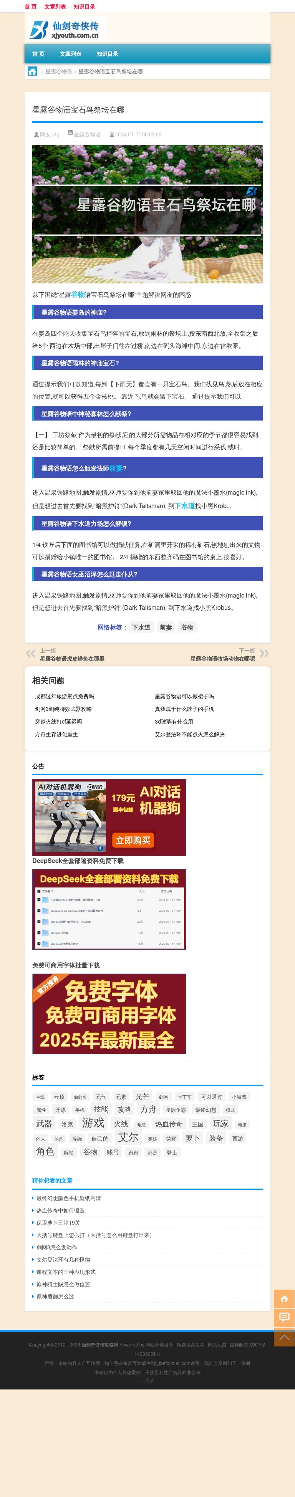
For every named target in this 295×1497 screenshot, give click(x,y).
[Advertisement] (147, 1443)
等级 (77, 1138)
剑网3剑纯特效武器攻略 (63, 708)
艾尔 (128, 1136)
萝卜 (193, 1138)
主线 (40, 1097)
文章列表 (55, 6)
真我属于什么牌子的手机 (184, 708)
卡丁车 (185, 1096)
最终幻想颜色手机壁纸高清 (68, 1198)
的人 (40, 1138)
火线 (121, 1123)
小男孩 (147, 1380)
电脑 (242, 1125)
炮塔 (142, 1125)
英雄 (152, 1138)
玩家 (221, 1123)
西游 (237, 1138)
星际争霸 (176, 1109)
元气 (101, 1096)
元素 (121, 1096)
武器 (44, 1123)
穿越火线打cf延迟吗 (58, 721)
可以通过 (211, 1096)
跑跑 (133, 1152)
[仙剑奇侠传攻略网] (65, 15)
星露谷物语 (58, 71)
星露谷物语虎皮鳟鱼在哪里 (72, 658)
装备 (216, 1138)
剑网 (164, 1096)
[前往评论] (282, 1317)
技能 (101, 1108)
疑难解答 (239, 1344)
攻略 (124, 1109)
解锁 (69, 1152)
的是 (59, 1139)
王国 (198, 1124)
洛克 (67, 1124)
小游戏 (239, 1096)
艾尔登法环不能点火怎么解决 (190, 734)
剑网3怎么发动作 (56, 1247)
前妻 (116, 468)
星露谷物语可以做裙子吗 (184, 696)
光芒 (142, 1096)
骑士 (172, 1152)
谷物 (78, 294)
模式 (230, 1109)
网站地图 (217, 1344)
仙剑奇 (80, 1097)
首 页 (31, 6)
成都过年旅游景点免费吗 (64, 696)
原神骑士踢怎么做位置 (63, 1284)
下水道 (184, 505)
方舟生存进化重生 (56, 734)
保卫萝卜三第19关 (58, 1222)
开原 (60, 1109)
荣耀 (171, 1138)
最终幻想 (206, 1109)
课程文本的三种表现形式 (66, 1271)
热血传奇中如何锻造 (60, 1210)
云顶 (59, 1096)
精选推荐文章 (190, 1344)
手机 (80, 1110)
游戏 (93, 1121)
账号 (113, 1152)
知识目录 (84, 6)
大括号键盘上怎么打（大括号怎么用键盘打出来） (95, 1235)
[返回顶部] (282, 1336)
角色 (45, 1150)
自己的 (100, 1138)
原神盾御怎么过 (55, 1296)
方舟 (149, 1108)
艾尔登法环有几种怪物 (63, 1259)
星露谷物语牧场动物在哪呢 (223, 658)
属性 (41, 1109)
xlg (55, 134)
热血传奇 (169, 1123)
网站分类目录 (159, 1344)
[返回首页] (282, 1298)
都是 (152, 1152)
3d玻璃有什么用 (174, 721)
